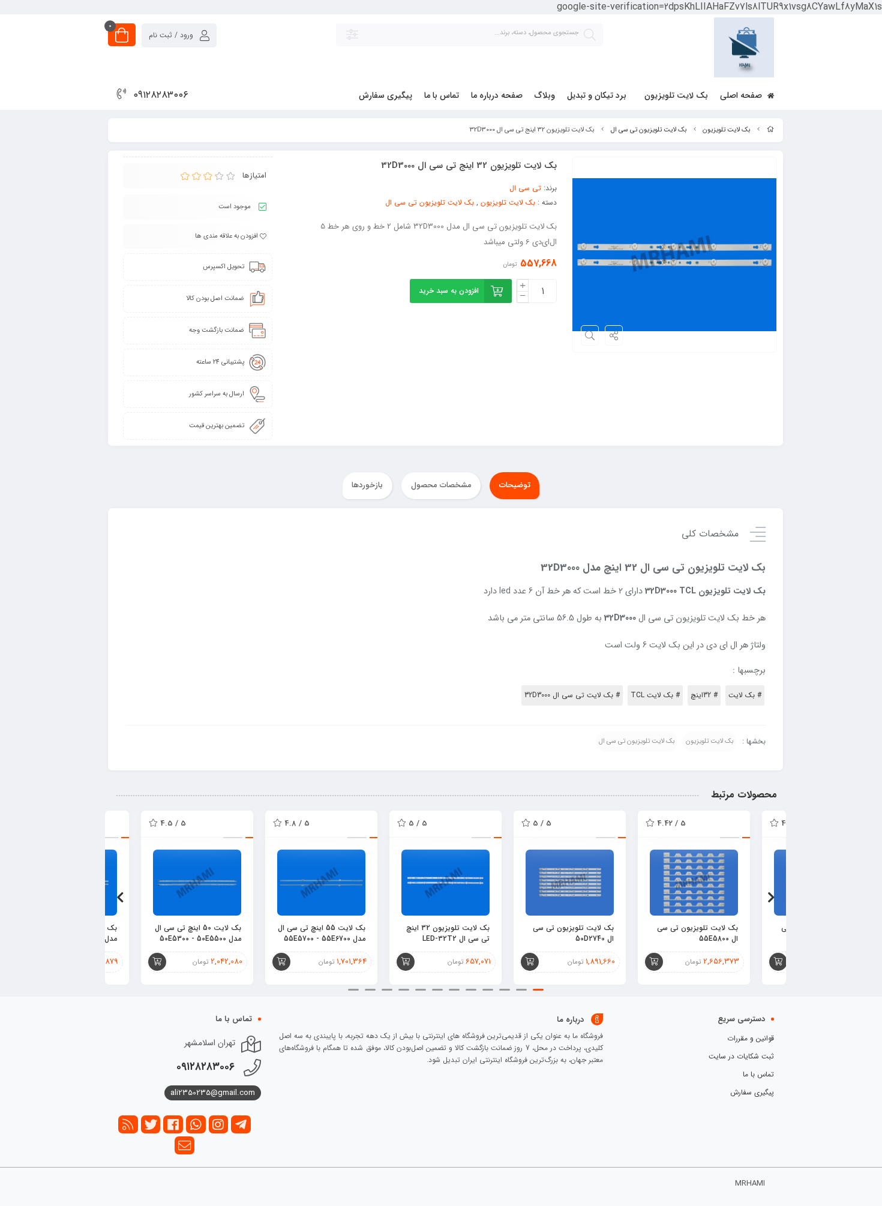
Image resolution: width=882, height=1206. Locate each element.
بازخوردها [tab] (367, 485)
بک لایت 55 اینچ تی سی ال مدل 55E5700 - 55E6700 (321, 933)
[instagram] (219, 1124)
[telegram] (241, 1124)
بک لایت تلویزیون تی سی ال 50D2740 (573, 933)
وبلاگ (545, 95)
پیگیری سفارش (385, 95)
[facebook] (173, 1124)
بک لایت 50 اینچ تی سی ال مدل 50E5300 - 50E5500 (198, 933)
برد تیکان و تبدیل (596, 95)
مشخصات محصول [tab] (441, 485)
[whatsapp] (196, 1124)
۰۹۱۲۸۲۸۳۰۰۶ (160, 95)
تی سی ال (525, 188)
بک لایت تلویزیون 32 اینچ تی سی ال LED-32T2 (448, 933)
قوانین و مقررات (750, 1038)
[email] (184, 1145)
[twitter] (151, 1124)
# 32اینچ (704, 695)
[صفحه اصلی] (770, 130)
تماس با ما (441, 95)
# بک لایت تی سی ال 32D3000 (572, 695)
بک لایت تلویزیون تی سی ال (648, 130)
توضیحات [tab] (514, 485)
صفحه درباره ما (497, 95)
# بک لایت (744, 695)
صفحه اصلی (742, 95)
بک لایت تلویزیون (676, 95)
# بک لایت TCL (655, 695)
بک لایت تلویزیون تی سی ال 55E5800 (697, 933)
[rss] (128, 1124)
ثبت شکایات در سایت (741, 1056)
